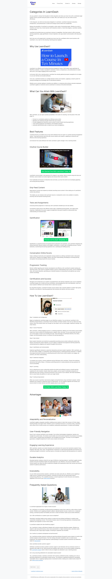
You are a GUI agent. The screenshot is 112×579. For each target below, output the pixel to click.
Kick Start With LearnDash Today (55, 387)
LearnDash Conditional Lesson (37, 571)
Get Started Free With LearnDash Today (55, 171)
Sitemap (73, 3)
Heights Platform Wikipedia (77, 571)
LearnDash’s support (37, 549)
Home (53, 3)
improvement (37, 540)
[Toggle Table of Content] (37, 567)
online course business (37, 560)
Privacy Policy (60, 3)
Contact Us (67, 3)
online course (47, 478)
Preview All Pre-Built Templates (55, 240)
